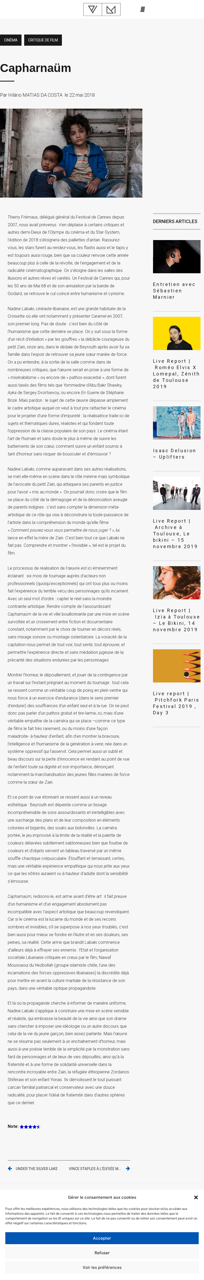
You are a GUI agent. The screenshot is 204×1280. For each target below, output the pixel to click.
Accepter (102, 1238)
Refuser (102, 1252)
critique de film (43, 40)
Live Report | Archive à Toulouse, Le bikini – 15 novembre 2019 (175, 533)
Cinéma (11, 40)
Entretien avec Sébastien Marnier (174, 290)
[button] (196, 1197)
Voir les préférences (102, 1267)
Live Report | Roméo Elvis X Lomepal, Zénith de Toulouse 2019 (176, 373)
